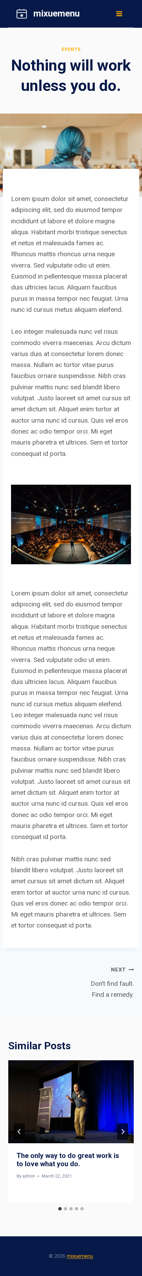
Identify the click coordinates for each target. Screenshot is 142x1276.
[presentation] (71, 1102)
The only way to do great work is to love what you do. (68, 1159)
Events (71, 49)
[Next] (122, 1131)
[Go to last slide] (19, 1131)
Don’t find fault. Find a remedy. (112, 983)
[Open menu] (118, 13)
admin (28, 1176)
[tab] (60, 1208)
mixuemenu (80, 1256)
